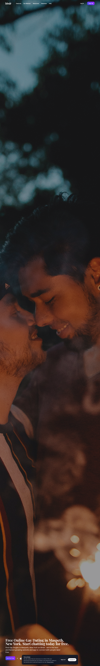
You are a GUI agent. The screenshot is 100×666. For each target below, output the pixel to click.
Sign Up (91, 3)
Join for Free (10, 658)
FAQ (50, 3)
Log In (82, 3)
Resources (36, 3)
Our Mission (27, 3)
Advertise (44, 3)
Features (18, 3)
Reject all (63, 659)
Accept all (72, 659)
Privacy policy (50, 662)
